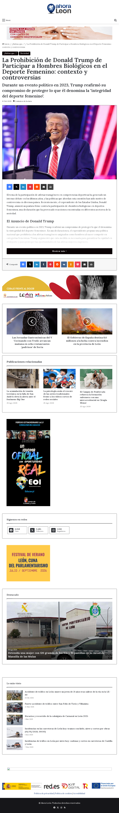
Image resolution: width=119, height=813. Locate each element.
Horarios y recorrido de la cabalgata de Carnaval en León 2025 (56, 716)
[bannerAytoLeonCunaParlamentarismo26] (28, 580)
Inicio (7, 44)
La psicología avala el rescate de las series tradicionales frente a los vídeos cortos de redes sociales (58, 395)
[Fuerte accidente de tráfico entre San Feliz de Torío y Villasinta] (15, 707)
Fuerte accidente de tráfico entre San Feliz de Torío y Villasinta (56, 703)
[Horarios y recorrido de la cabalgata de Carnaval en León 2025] (15, 720)
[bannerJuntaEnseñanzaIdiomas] (28, 505)
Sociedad (24, 53)
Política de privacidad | (44, 793)
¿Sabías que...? (18, 44)
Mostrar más (59, 251)
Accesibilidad (79, 793)
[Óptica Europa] (59, 33)
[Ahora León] (59, 8)
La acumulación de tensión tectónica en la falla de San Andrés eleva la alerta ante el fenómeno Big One (21, 395)
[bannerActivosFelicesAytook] (59, 287)
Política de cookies (63, 793)
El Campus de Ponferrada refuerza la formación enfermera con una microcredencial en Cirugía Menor (93, 397)
